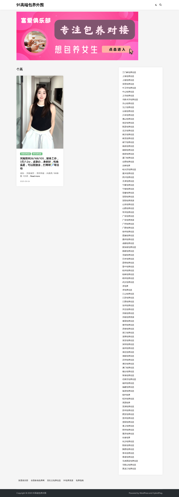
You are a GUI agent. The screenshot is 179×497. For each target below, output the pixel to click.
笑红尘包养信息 (54, 480)
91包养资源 (68, 480)
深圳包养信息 (128, 344)
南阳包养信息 (128, 150)
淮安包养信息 (128, 340)
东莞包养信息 (128, 84)
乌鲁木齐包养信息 (130, 99)
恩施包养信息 (128, 235)
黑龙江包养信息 (129, 468)
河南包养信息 (25, 154)
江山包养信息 (128, 294)
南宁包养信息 (128, 142)
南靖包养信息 (128, 154)
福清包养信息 (128, 391)
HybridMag (157, 493)
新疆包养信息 (128, 251)
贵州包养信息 (128, 418)
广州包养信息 (128, 224)
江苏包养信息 (128, 298)
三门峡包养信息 (129, 72)
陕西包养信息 (128, 449)
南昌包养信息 (128, 146)
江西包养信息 (128, 301)
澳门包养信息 (128, 367)
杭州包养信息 (128, 270)
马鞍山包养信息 (129, 465)
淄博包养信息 (128, 336)
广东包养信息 (128, 216)
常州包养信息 (128, 212)
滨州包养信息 (128, 360)
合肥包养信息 (128, 162)
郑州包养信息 (37, 154)
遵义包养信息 (128, 426)
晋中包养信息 (128, 266)
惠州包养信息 (128, 239)
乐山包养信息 (128, 103)
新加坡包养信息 (129, 247)
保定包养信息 (128, 123)
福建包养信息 (128, 387)
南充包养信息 (128, 138)
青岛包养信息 (128, 453)
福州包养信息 (128, 383)
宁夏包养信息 (128, 185)
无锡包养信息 (128, 255)
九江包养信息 (128, 107)
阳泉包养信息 (128, 445)
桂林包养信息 (128, 274)
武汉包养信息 (128, 282)
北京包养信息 (128, 130)
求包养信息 (127, 290)
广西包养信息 (128, 228)
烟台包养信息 (128, 371)
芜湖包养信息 (128, 406)
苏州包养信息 (128, 410)
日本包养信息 (128, 259)
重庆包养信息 (128, 434)
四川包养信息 (128, 177)
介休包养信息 (128, 115)
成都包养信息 (128, 243)
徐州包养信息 (128, 231)
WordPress (144, 493)
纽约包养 (126, 395)
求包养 (125, 286)
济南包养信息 (128, 329)
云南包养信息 (128, 111)
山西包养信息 (128, 208)
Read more (35, 176)
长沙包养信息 (128, 441)
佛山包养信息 (128, 119)
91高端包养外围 (30, 5)
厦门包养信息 (128, 158)
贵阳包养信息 (128, 422)
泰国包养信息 (128, 321)
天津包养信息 (128, 181)
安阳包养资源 (128, 200)
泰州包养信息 (128, 325)
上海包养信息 (128, 76)
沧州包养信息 (128, 305)
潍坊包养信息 (128, 364)
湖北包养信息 (128, 352)
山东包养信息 (128, 204)
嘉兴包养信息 (128, 173)
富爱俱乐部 (23, 480)
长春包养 (126, 437)
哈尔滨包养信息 (129, 169)
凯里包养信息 (128, 127)
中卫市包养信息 (129, 88)
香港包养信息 (128, 457)
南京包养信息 (128, 134)
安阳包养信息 (128, 196)
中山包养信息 (128, 92)
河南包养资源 (128, 317)
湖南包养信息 (128, 356)
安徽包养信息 (128, 193)
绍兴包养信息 (128, 399)
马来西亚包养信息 (130, 461)
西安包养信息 (128, 414)
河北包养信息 (128, 309)
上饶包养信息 (128, 80)
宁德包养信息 (128, 189)
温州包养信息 (128, 348)
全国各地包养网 (37, 480)
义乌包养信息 (128, 95)
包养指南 (80, 480)
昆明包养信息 (128, 263)
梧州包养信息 (128, 278)
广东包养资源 (128, 220)
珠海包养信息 (128, 375)
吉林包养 (126, 165)
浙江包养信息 (128, 332)
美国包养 (126, 402)
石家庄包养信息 (129, 379)
